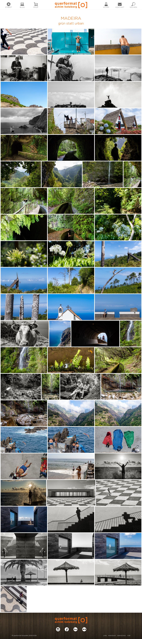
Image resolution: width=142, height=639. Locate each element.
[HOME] (71, 4)
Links (105, 635)
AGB (128, 635)
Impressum (112, 635)
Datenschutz (121, 635)
